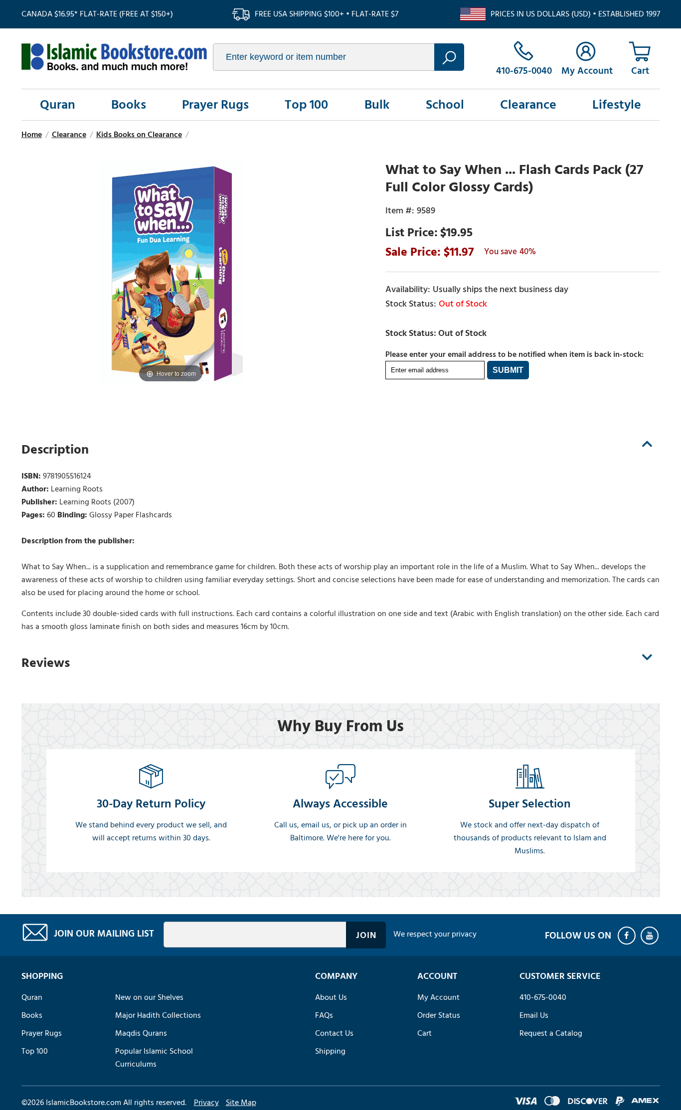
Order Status (438, 1015)
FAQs (324, 1015)
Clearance (528, 104)
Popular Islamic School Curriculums (154, 1058)
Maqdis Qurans (141, 1033)
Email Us (533, 1015)
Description (55, 449)
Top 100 (306, 104)
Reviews (45, 662)
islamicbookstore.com (114, 56)
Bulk (377, 104)
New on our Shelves (149, 997)
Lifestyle (616, 104)
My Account (438, 997)
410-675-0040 (542, 997)
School (445, 104)
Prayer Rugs (215, 104)
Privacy (206, 1102)
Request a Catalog (550, 1033)
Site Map (241, 1102)
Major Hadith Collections (158, 1015)
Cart (424, 1033)
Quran (57, 104)
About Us (331, 997)
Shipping (330, 1051)
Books (128, 104)
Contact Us (334, 1033)
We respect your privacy (435, 934)
